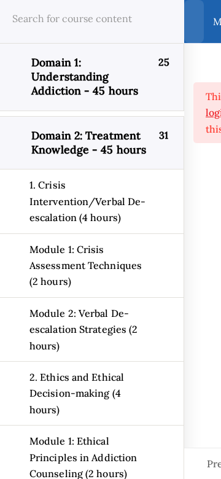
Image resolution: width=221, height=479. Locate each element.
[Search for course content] (159, 21)
